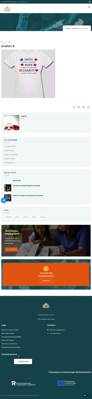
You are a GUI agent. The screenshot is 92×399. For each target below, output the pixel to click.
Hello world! (17, 181)
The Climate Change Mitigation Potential (26, 186)
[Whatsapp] (89, 395)
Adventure (8, 217)
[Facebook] (85, 395)
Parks (34, 217)
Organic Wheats (9, 159)
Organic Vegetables (11, 154)
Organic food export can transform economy (28, 195)
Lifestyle (26, 217)
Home (68, 28)
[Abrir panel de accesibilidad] (4, 200)
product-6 (75, 28)
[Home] (46, 305)
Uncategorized (9, 163)
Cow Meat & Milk (9, 146)
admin (5, 42)
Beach (17, 217)
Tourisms (43, 217)
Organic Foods (9, 150)
